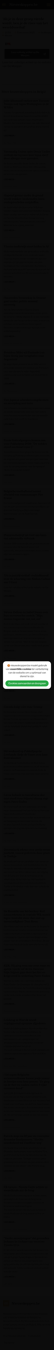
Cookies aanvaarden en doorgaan (27, 683)
